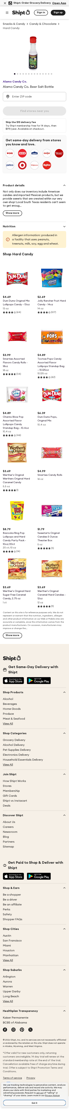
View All (8, 723)
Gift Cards (10, 795)
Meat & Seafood (14, 718)
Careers (8, 827)
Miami (7, 945)
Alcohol (8, 699)
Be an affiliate (12, 904)
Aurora (7, 981)
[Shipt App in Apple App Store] (13, 681)
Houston (9, 950)
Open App (59, 3)
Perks (6, 909)
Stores (7, 786)
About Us (9, 822)
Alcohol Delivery (14, 745)
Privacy (30, 1078)
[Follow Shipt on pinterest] (22, 1030)
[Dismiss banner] (5, 3)
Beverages (10, 704)
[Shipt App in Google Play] (39, 681)
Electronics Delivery (16, 754)
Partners (9, 841)
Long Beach (11, 996)
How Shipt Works (14, 781)
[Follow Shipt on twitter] (30, 1030)
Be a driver (10, 899)
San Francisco (12, 940)
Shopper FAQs (12, 919)
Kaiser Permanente (15, 1017)
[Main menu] (7, 12)
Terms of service (12, 1078)
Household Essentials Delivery (23, 759)
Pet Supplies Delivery (17, 749)
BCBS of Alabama (15, 1022)
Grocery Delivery (14, 740)
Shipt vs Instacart (15, 800)
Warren (8, 986)
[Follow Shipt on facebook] (5, 1030)
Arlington (9, 976)
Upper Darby (12, 991)
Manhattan (10, 955)
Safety (7, 914)
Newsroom (10, 831)
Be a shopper (12, 894)
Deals (6, 805)
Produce (8, 713)
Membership (11, 790)
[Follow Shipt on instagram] (13, 1030)
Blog (6, 836)
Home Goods (12, 708)
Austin (7, 935)
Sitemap (8, 846)
